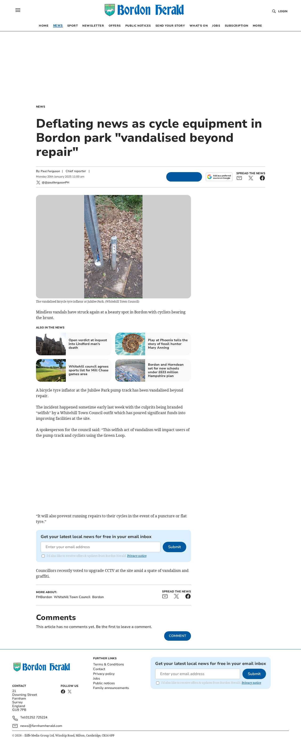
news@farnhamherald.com (41, 726)
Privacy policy (104, 674)
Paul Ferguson (50, 171)
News (40, 107)
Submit (174, 547)
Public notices (104, 683)
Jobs (96, 678)
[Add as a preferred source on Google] (219, 177)
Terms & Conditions (108, 664)
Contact (99, 669)
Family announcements (111, 688)
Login (282, 11)
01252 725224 (36, 718)
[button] (18, 10)
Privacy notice (137, 556)
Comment (177, 636)
